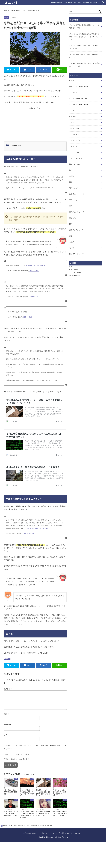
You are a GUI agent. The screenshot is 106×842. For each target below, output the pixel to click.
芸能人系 (72, 218)
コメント (8, 689)
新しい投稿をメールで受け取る (17, 759)
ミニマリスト (74, 134)
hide (19, 145)
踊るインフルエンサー (77, 230)
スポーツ (72, 122)
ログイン (72, 267)
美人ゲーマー (74, 200)
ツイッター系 (74, 128)
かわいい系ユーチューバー (78, 86)
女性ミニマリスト (75, 158)
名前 (6, 714)
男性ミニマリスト (75, 188)
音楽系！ (72, 242)
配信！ (71, 236)
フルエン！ (10, 3)
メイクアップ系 (74, 140)
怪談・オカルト (74, 164)
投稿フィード (73, 269)
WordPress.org (74, 275)
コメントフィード (75, 272)
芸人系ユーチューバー (77, 212)
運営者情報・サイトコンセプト (91, 2)
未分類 (6, 18)
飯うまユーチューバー (77, 254)
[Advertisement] (35, 127)
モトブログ (73, 146)
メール (7, 724)
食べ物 (71, 248)
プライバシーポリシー (56, 2)
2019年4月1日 (34, 271)
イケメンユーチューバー (78, 98)
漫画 (70, 182)
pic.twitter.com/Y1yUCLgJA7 (37, 528)
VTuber (71, 80)
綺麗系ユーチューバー (77, 194)
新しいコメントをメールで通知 (17, 754)
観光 (70, 224)
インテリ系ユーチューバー (78, 104)
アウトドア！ (74, 92)
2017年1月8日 (29, 533)
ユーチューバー (74, 152)
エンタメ (72, 110)
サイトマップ (77, 2)
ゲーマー (72, 116)
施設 (70, 170)
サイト (6, 735)
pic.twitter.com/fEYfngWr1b (35, 265)
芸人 (70, 206)
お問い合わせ (68, 2)
